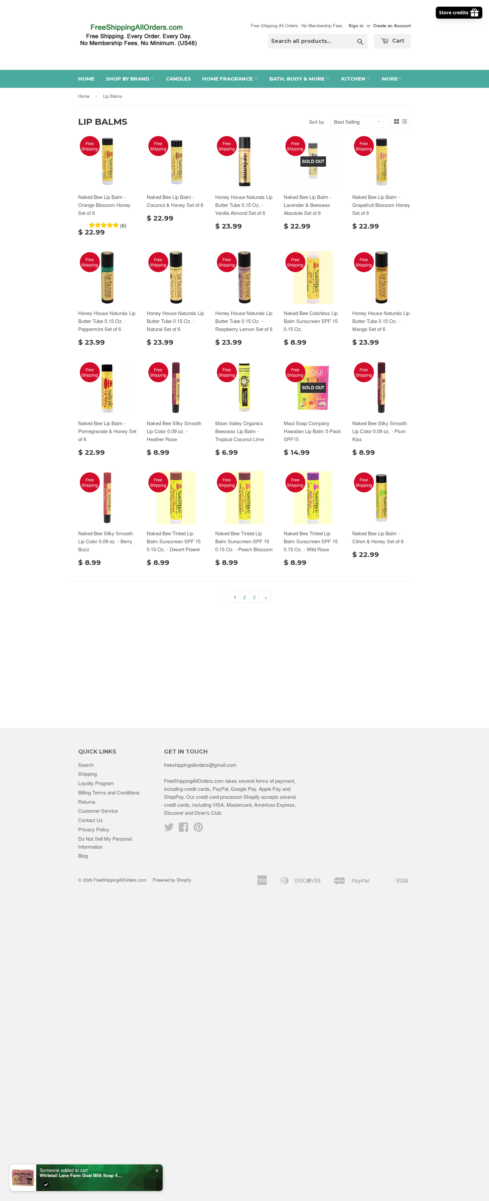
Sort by (316, 121)
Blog (83, 855)
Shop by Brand (128, 79)
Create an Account (392, 26)
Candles (178, 79)
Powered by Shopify (172, 880)
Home (86, 79)
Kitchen (354, 79)
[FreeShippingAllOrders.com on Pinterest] (198, 828)
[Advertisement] (244, 661)
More (390, 79)
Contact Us (90, 819)
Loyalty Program (96, 782)
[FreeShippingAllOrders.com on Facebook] (184, 828)
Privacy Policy (93, 829)
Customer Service (98, 810)
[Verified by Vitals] (46, 1185)
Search (86, 764)
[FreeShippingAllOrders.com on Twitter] (169, 828)
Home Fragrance (228, 79)
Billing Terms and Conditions (109, 792)
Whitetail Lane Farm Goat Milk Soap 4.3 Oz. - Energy (81, 1175)
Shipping (87, 773)
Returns (86, 801)
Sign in (356, 26)
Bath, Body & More (297, 79)
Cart (397, 41)
